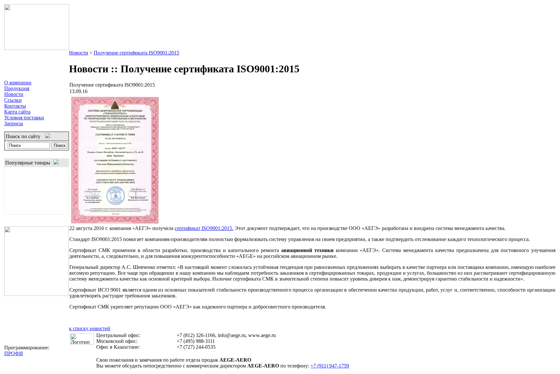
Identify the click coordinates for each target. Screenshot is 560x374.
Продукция (16, 88)
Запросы (13, 123)
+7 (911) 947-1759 (329, 365)
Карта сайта (17, 112)
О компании (17, 82)
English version (538, 8)
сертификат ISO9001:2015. (204, 228)
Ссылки (13, 100)
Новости (13, 94)
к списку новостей (89, 328)
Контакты (15, 106)
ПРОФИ (13, 353)
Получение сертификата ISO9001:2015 (136, 52)
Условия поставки (24, 117)
